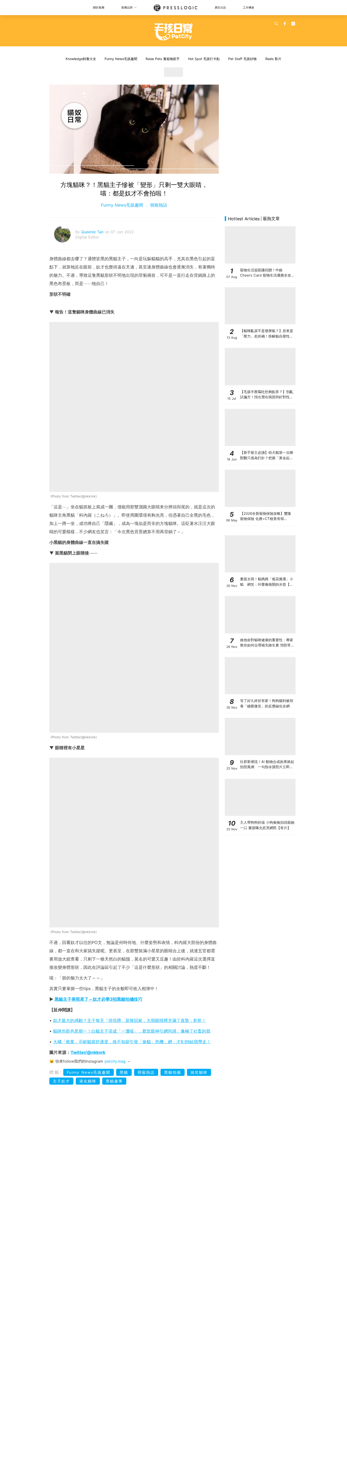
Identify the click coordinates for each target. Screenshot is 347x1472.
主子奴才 (61, 1081)
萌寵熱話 (158, 205)
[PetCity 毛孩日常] (174, 31)
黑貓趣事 (114, 1081)
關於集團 (98, 7)
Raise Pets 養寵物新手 (163, 59)
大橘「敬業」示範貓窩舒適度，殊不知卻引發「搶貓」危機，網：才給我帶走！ (132, 1041)
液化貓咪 (87, 1081)
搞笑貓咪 (198, 1072)
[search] (276, 24)
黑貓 (124, 1072)
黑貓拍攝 (172, 1072)
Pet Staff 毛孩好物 (242, 59)
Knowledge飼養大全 (81, 59)
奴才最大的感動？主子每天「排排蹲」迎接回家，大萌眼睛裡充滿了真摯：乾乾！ (129, 1020)
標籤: (55, 1072)
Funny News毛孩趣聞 (121, 59)
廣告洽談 (220, 7)
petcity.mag (115, 1061)
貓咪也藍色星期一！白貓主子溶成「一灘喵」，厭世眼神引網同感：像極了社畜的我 (131, 1031)
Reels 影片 (273, 59)
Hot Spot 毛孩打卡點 (204, 59)
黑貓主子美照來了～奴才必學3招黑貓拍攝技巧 (98, 999)
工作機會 (248, 7)
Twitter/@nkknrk (88, 1052)
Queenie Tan (93, 231)
